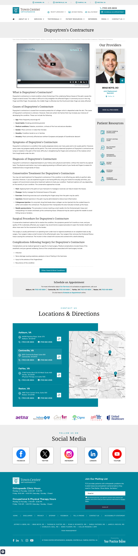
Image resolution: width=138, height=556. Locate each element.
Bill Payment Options (110, 147)
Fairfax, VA (82, 2)
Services (67, 39)
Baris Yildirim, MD (68, 527)
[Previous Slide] (97, 67)
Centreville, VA (61, 2)
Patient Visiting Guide (112, 139)
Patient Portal (77, 12)
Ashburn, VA (39, 2)
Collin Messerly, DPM (88, 527)
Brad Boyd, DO (38, 524)
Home (14, 19)
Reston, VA (101, 2)
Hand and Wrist (76, 39)
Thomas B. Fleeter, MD (56, 524)
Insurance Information (111, 155)
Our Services (64, 286)
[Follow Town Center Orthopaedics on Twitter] (22, 540)
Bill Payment (93, 12)
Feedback (64, 516)
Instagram (69, 461)
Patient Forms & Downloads (112, 132)
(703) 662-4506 (46, 342)
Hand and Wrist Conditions (89, 39)
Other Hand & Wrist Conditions (53, 270)
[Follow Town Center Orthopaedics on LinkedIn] (17, 540)
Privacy (40, 516)
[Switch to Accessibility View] (2, 551)
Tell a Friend (78, 516)
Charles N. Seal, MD (50, 527)
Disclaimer (27, 516)
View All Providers (110, 110)
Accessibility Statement (115, 516)
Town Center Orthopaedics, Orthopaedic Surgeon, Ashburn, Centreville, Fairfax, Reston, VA (38, 39)
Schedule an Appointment (114, 12)
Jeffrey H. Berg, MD (22, 524)
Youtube (117, 461)
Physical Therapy (109, 170)
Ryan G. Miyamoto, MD (77, 524)
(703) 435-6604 (109, 8)
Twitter (45, 461)
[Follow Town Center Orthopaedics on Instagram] (27, 540)
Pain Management (69, 531)
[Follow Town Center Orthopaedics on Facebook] (13, 540)
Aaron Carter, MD (110, 87)
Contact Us (69, 308)
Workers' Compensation (111, 178)
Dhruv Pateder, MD (97, 524)
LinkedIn (93, 461)
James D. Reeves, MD (116, 524)
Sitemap (52, 516)
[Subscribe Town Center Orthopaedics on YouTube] (31, 540)
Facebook (21, 461)
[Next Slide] (123, 67)
